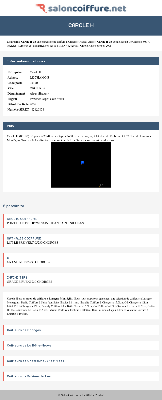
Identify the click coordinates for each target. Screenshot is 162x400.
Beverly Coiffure (50, 306)
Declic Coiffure (29, 302)
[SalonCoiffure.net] (81, 8)
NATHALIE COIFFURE (24, 238)
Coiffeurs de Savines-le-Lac (29, 376)
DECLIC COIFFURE (22, 219)
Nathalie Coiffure (89, 302)
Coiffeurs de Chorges (24, 330)
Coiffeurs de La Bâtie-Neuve (29, 345)
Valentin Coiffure (136, 310)
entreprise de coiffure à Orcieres (59, 41)
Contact (99, 395)
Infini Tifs (13, 306)
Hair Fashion (99, 310)
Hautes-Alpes (87, 41)
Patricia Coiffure (58, 310)
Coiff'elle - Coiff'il (104, 306)
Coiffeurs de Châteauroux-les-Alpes (35, 360)
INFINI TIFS (17, 277)
